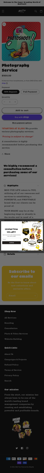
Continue (11, 242)
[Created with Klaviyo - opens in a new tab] (22, 251)
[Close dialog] (42, 223)
